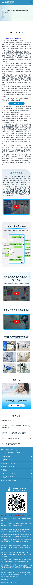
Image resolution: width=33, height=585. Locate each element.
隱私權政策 (3, 583)
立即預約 (16, 103)
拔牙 (23, 32)
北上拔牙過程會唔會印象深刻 (12, 38)
